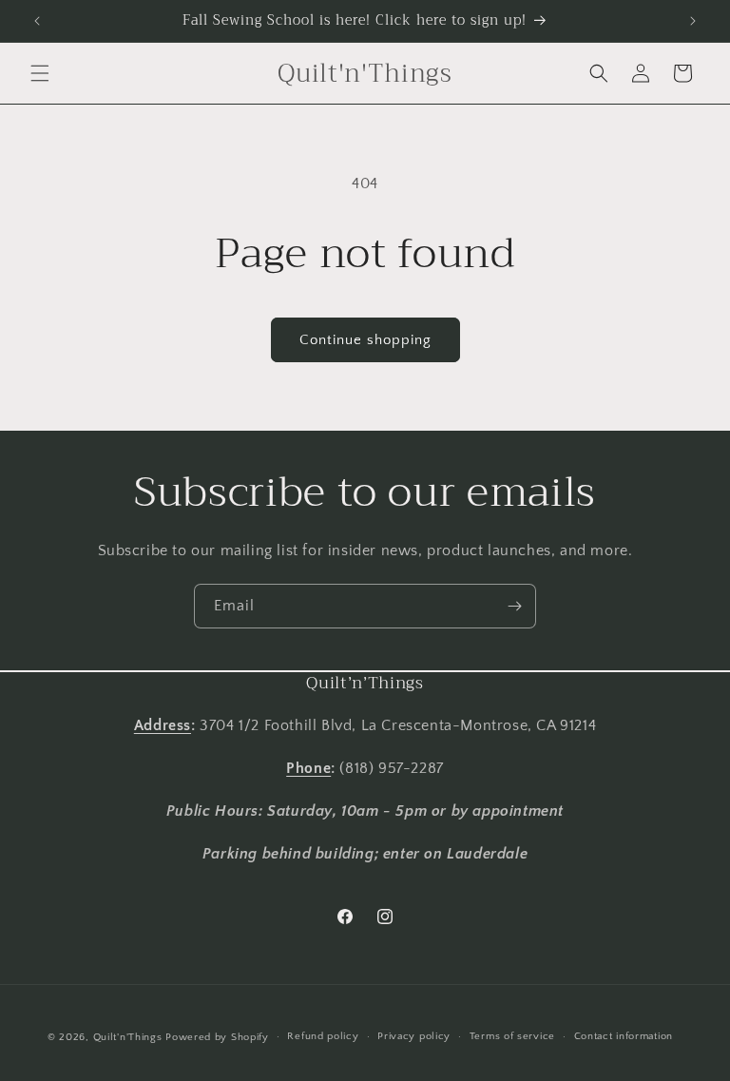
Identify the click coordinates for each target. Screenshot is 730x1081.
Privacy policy (414, 1036)
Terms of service (512, 1036)
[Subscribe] (514, 606)
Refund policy (322, 1036)
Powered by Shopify (217, 1037)
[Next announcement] (693, 21)
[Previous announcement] (37, 21)
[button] (40, 73)
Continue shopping (365, 340)
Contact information (623, 1036)
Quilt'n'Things (128, 1037)
